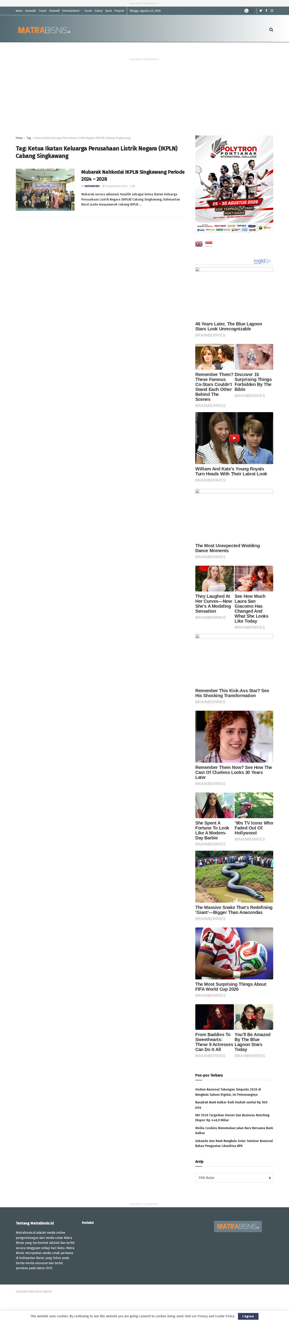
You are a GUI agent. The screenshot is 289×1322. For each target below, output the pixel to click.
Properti (119, 10)
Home (19, 138)
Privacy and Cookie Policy (216, 1316)
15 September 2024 (115, 186)
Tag (28, 138)
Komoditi (30, 10)
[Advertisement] (144, 101)
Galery (99, 10)
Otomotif (54, 10)
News (19, 10)
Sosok (88, 10)
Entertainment (70, 10)
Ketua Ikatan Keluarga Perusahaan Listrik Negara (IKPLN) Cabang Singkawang (83, 138)
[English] (199, 244)
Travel (42, 10)
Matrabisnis (92, 186)
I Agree (248, 1316)
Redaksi (88, 1223)
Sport (108, 10)
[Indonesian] (208, 244)
